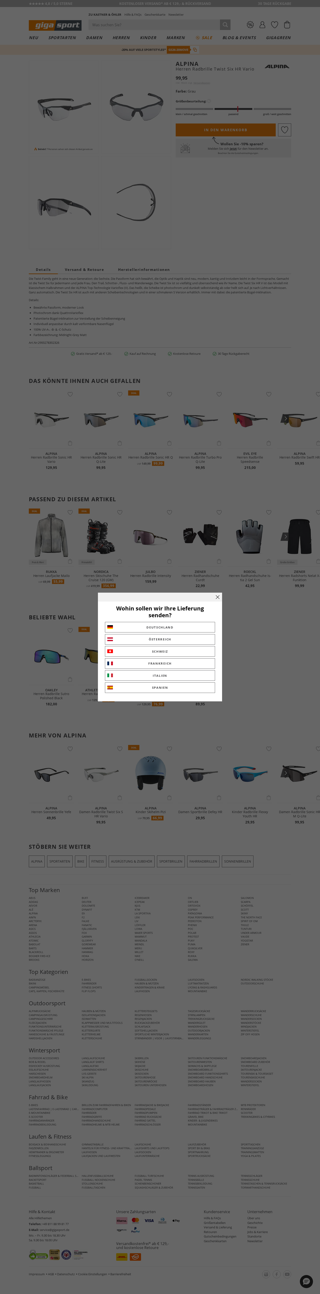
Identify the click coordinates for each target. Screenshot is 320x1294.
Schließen (217, 597)
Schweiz (160, 651)
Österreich (160, 639)
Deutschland (160, 627)
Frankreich (160, 663)
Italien (160, 675)
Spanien (160, 687)
